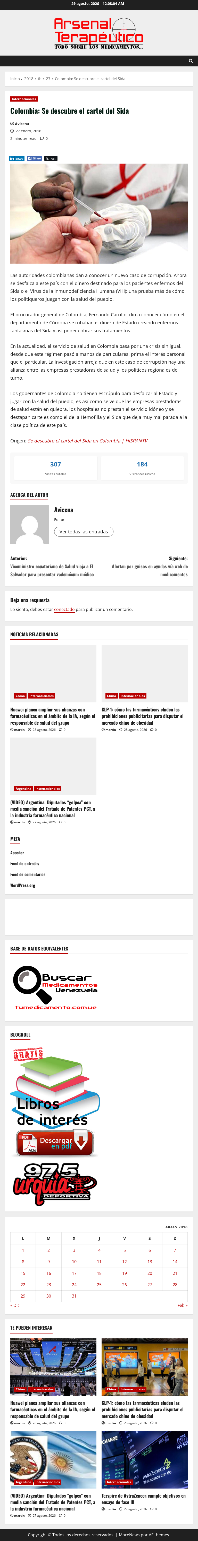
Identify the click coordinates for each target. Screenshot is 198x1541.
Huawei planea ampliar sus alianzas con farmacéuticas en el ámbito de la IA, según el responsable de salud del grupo (52, 716)
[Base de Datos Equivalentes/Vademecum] (55, 987)
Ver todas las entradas (84, 531)
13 (149, 1261)
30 (48, 1296)
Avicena (22, 123)
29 (23, 1296)
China (20, 696)
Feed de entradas (24, 863)
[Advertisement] (104, 916)
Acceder (17, 852)
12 (124, 1261)
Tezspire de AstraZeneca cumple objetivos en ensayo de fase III (144, 1498)
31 (74, 1296)
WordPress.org (22, 885)
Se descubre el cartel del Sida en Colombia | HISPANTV (87, 441)
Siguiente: (150, 566)
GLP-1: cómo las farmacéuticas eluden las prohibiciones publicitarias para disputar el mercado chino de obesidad (143, 716)
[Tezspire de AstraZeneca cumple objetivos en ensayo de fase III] (145, 1460)
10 (74, 1261)
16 (48, 1273)
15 (23, 1273)
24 (74, 1284)
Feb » (183, 1305)
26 (124, 1284)
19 (124, 1273)
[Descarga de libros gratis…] (55, 1101)
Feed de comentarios (27, 874)
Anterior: (52, 566)
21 (175, 1273)
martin (19, 729)
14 (175, 1261)
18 (99, 1273)
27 (149, 1284)
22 (23, 1284)
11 (99, 1261)
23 (48, 1284)
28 (175, 1284)
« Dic (15, 1305)
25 (99, 1284)
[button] (10, 61)
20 (149, 1273)
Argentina (23, 788)
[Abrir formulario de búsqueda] (191, 61)
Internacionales (24, 99)
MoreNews (129, 1535)
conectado (64, 609)
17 (74, 1273)
